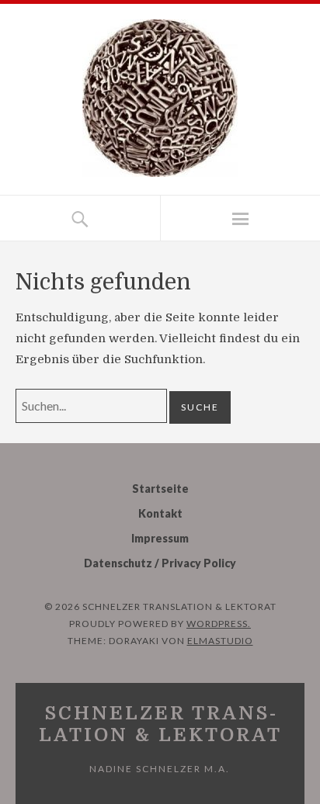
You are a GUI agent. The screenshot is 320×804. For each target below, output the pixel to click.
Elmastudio (220, 640)
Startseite (160, 488)
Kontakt (160, 513)
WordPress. (218, 623)
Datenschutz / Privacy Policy (160, 563)
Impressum (160, 538)
